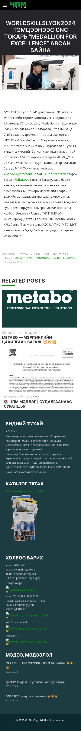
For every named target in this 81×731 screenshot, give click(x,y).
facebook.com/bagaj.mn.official (28, 615)
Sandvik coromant (64, 257)
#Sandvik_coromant (18, 174)
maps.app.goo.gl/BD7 (22, 589)
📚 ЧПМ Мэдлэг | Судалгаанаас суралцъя (35, 682)
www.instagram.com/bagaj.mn (28, 642)
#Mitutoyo (21, 180)
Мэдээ (63, 254)
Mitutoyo (43, 257)
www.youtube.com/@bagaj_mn (28, 629)
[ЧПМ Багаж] (18, 5)
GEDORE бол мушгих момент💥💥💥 (32, 696)
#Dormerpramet (56, 174)
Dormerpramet (24, 257)
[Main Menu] (5, 5)
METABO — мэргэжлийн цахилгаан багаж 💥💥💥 (29, 339)
